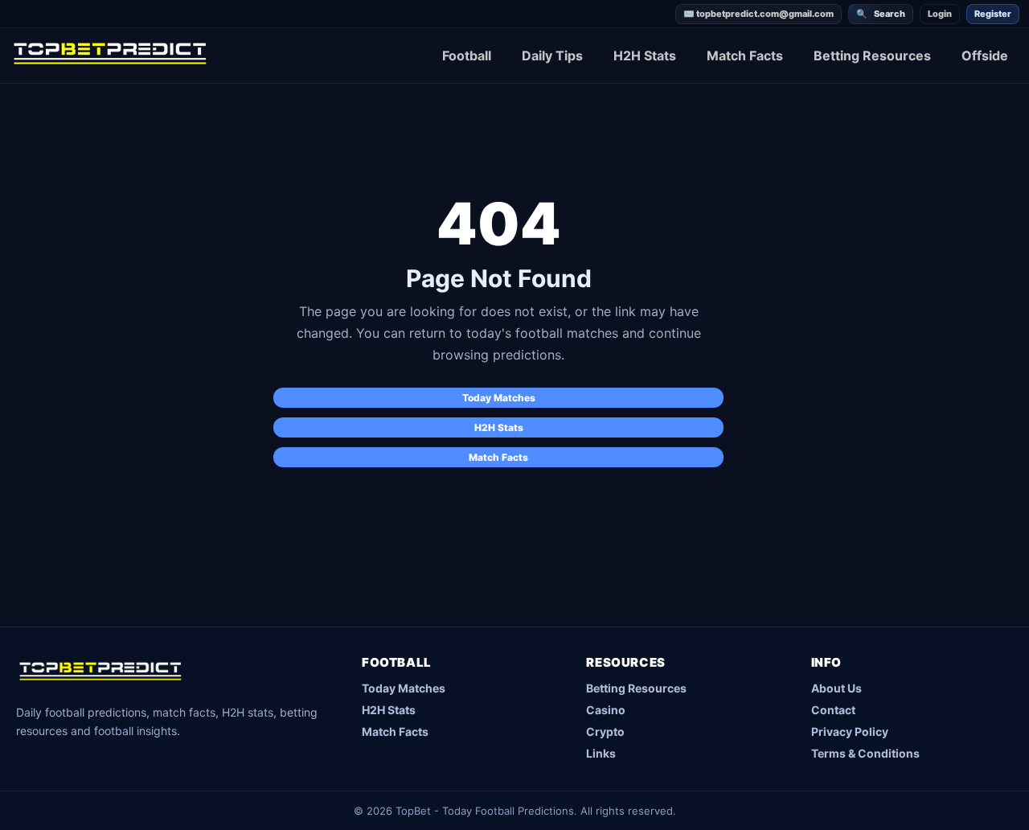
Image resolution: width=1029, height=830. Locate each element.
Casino (605, 710)
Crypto (605, 731)
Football (466, 55)
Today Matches (498, 398)
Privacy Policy (849, 731)
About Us (836, 688)
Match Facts (745, 55)
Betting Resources (872, 55)
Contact (833, 710)
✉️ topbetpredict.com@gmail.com (758, 13)
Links (601, 753)
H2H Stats (644, 55)
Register (992, 13)
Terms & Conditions (865, 753)
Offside (984, 55)
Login (940, 13)
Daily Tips (552, 55)
